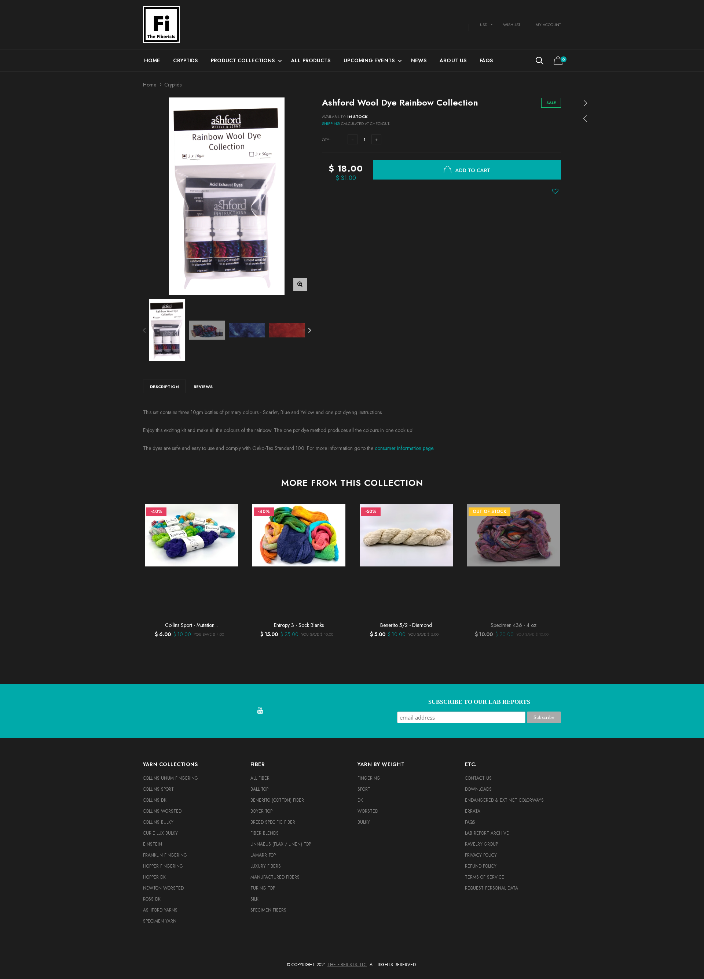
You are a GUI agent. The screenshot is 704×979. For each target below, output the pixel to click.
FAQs (486, 60)
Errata (472, 811)
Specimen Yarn (159, 921)
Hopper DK (154, 877)
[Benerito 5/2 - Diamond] (406, 561)
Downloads (478, 789)
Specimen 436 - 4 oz (513, 625)
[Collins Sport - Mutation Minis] (191, 561)
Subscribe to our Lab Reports (479, 702)
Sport (364, 789)
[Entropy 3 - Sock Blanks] (298, 561)
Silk (254, 899)
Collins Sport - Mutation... (191, 625)
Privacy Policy (481, 855)
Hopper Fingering (163, 866)
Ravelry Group (481, 844)
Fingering (369, 778)
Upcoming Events (369, 60)
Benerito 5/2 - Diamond (406, 625)
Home (152, 60)
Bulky (364, 822)
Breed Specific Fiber (272, 822)
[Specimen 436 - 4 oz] (513, 561)
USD (483, 24)
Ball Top (259, 789)
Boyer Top (261, 811)
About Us (453, 60)
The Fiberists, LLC (347, 964)
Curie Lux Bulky (160, 833)
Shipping (331, 123)
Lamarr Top (263, 855)
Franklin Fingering (165, 855)
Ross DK (152, 899)
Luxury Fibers (265, 866)
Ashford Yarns (160, 910)
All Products (310, 60)
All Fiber (260, 778)
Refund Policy (480, 866)
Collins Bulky (158, 822)
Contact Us (478, 778)
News (418, 60)
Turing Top (262, 888)
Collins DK (154, 800)
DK (360, 800)
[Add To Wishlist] (555, 191)
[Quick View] (229, 528)
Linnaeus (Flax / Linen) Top (280, 844)
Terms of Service (484, 877)
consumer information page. (404, 448)
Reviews (203, 386)
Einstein (152, 844)
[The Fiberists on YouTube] (260, 711)
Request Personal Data (491, 888)
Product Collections (243, 60)
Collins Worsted (162, 811)
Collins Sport (158, 789)
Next (310, 330)
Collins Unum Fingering (170, 778)
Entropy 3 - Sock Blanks (299, 625)
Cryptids (185, 60)
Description (164, 386)
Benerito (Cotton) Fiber (277, 800)
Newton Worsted (163, 888)
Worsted (368, 811)
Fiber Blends (264, 833)
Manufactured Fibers (275, 877)
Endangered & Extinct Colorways (504, 800)
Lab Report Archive (487, 833)
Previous (144, 330)
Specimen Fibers (268, 910)
